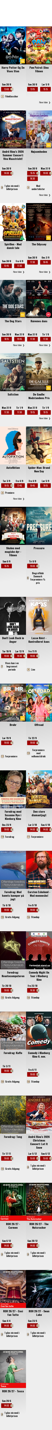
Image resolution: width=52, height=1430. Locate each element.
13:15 (32, 89)
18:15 (6, 339)
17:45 (19, 485)
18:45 (45, 262)
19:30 (21, 656)
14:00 (8, 173)
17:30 (19, 265)
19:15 (32, 412)
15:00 (34, 1158)
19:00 (47, 173)
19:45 (19, 339)
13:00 (8, 89)
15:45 (6, 265)
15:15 (45, 89)
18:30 (32, 178)
